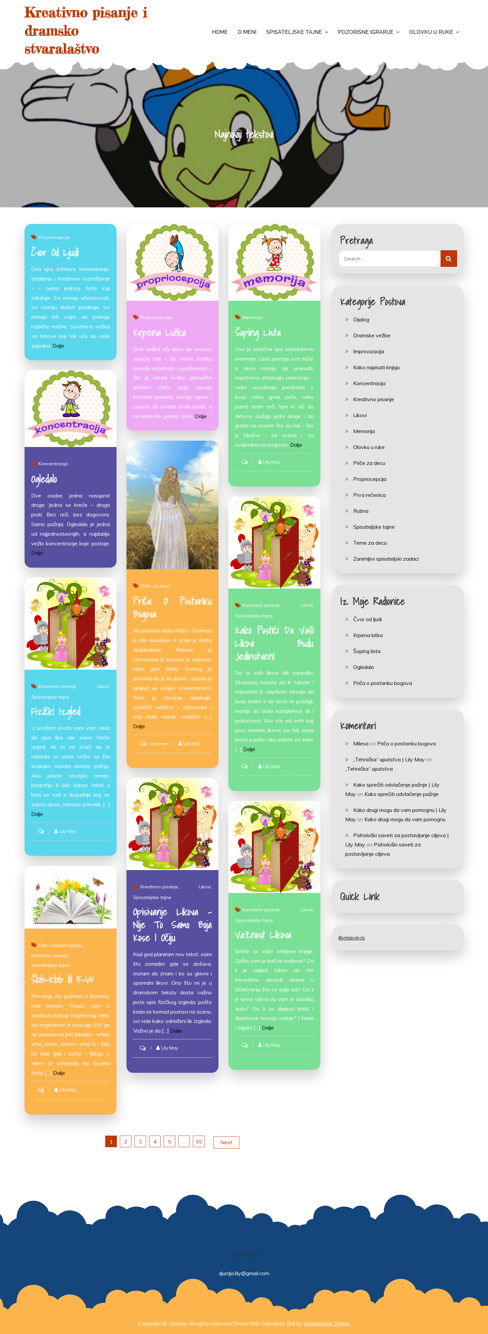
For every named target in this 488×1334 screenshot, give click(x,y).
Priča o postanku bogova (172, 607)
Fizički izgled (55, 711)
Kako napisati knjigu (60, 945)
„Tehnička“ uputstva (369, 768)
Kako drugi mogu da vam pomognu (405, 819)
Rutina (360, 510)
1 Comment (158, 743)
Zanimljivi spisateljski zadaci (386, 558)
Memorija (252, 317)
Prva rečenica (369, 495)
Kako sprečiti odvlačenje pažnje (402, 794)
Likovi (307, 605)
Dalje (58, 345)
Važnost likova (263, 935)
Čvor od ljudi (55, 252)
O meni (247, 32)
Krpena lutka (159, 332)
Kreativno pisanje (261, 605)
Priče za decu (155, 586)
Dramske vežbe (371, 335)
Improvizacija (368, 351)
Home (220, 32)
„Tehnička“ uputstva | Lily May (389, 759)
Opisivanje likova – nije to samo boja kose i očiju (172, 924)
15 (199, 1141)
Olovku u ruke (431, 32)
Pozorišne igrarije (365, 32)
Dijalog (361, 319)
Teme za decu (370, 542)
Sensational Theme (327, 1323)
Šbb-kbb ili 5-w (62, 979)
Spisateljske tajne (294, 32)
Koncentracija (53, 464)
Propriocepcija (54, 237)
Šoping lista (258, 332)
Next (226, 1142)
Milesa (360, 743)
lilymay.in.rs (352, 937)
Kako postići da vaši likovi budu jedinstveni (274, 643)
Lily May (271, 462)
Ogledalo (44, 479)
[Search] (449, 258)
